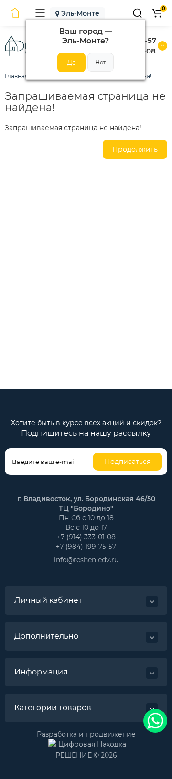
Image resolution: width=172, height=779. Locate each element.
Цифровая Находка (92, 743)
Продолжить (135, 149)
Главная (16, 76)
